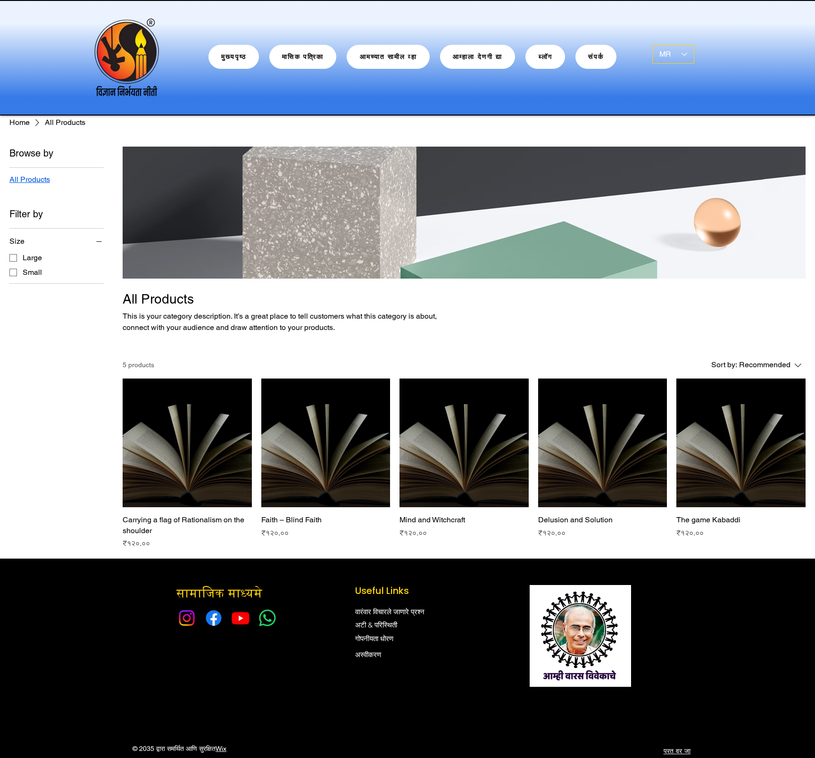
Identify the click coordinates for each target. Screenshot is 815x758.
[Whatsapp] (267, 618)
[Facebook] (213, 618)
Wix (221, 748)
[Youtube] (240, 618)
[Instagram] (186, 618)
